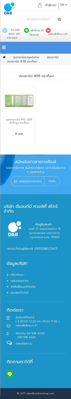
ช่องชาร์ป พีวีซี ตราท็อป (22, 61)
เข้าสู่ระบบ (50, 5)
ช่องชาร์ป (53, 57)
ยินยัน (52, 181)
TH (62, 5)
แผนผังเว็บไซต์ (19, 292)
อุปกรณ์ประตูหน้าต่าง (26, 57)
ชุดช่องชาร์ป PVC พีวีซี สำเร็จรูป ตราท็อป (19, 121)
